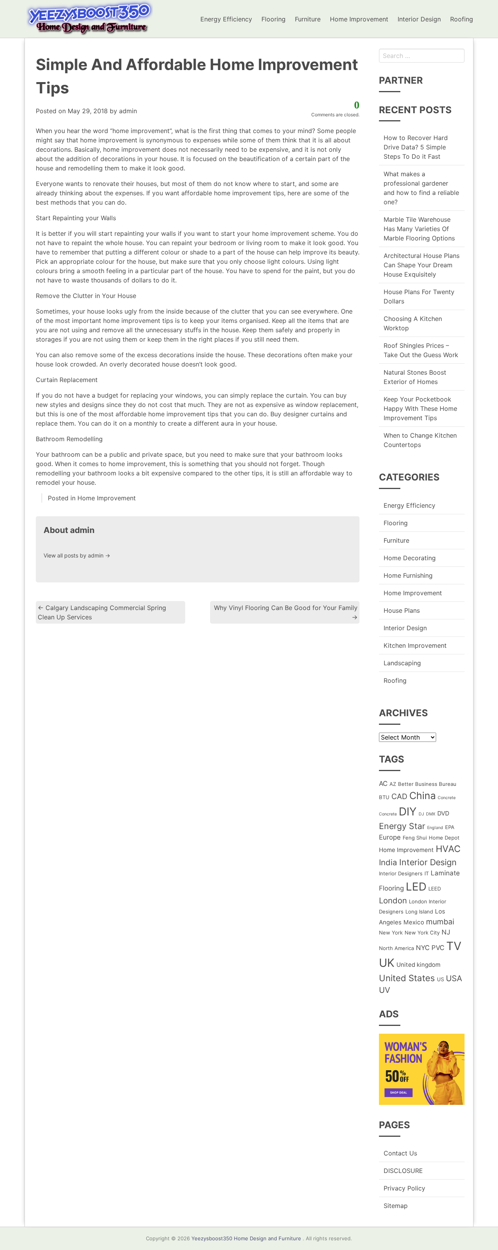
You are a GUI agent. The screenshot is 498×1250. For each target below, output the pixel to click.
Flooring (273, 19)
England (435, 827)
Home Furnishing (408, 575)
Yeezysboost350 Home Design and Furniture (246, 1238)
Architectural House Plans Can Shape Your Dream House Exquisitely (421, 265)
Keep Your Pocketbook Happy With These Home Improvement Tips (420, 408)
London (393, 900)
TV (453, 946)
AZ (392, 784)
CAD (399, 796)
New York (391, 932)
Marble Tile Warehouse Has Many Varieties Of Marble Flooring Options (419, 229)
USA (454, 978)
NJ (446, 932)
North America (396, 948)
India (388, 862)
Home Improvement (359, 19)
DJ (421, 814)
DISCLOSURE (403, 1171)
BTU (384, 797)
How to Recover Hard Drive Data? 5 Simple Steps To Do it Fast (416, 147)
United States (407, 978)
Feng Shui (415, 838)
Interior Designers (401, 873)
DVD (443, 813)
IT (426, 873)
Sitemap (396, 1206)
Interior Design (419, 19)
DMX (430, 814)
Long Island (419, 911)
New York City (422, 932)
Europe (390, 837)
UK (387, 962)
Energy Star (402, 826)
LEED (434, 888)
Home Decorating (410, 558)
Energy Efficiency (226, 19)
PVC (437, 948)
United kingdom (418, 964)
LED (416, 886)
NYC (423, 948)
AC (383, 783)
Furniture (308, 19)
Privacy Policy (404, 1188)
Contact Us (400, 1153)
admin (128, 111)
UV (384, 990)
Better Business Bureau (427, 784)
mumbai (440, 921)
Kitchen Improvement (415, 645)
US (440, 979)
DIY (408, 811)
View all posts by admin (77, 555)
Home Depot (444, 838)
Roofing (461, 19)
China (422, 795)
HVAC (448, 848)
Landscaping (402, 663)
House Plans (402, 610)
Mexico (413, 922)
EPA (449, 827)
